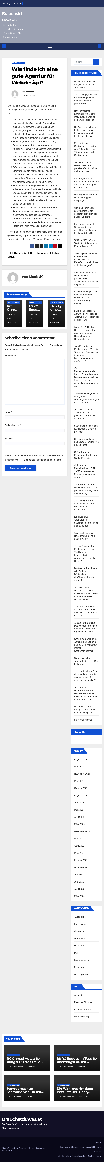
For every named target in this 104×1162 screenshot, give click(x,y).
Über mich (97, 1152)
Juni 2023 (79, 802)
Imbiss (77, 953)
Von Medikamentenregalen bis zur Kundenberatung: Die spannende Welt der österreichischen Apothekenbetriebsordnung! (86, 377)
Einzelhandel (80, 924)
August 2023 (80, 795)
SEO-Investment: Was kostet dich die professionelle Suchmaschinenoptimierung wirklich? (86, 278)
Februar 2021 (80, 860)
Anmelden (79, 995)
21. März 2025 (15, 1097)
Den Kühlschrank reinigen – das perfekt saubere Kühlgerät (84, 709)
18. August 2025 (16, 1067)
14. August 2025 (66, 1067)
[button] (95, 46)
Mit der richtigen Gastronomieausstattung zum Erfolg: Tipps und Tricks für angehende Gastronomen (86, 149)
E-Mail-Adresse (13, 425)
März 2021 (79, 853)
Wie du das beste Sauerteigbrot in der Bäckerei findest (79, 1156)
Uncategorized (18, 62)
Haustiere (79, 946)
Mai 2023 (78, 810)
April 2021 (79, 846)
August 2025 (80, 759)
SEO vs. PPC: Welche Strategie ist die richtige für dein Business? (85, 243)
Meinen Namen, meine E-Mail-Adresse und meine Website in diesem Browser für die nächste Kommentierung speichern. (34, 458)
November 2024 (82, 774)
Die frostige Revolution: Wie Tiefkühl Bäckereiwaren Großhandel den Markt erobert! (85, 574)
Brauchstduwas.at (22, 1119)
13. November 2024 (67, 1097)
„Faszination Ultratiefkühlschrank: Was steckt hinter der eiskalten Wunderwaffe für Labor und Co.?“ (85, 693)
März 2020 (79, 896)
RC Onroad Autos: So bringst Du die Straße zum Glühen (84, 84)
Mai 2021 (78, 838)
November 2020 (82, 867)
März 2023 (79, 824)
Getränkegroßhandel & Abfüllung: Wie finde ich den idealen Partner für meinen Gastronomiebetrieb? (86, 645)
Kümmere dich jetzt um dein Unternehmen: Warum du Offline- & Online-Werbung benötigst (85, 298)
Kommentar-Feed (82, 1009)
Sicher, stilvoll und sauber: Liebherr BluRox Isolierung (86, 661)
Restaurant (79, 967)
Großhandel (80, 938)
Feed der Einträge (83, 1002)
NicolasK (30, 91)
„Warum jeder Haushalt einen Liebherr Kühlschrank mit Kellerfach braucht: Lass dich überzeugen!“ (86, 259)
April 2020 (79, 889)
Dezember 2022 (82, 831)
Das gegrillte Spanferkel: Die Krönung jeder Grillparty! (86, 198)
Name (8, 412)
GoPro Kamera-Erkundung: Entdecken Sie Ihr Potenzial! (85, 455)
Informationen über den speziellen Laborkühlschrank (80, 1147)
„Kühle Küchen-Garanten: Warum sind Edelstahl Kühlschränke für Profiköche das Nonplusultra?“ (86, 593)
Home (98, 1142)
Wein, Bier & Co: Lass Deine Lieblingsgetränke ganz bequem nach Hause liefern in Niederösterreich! (86, 333)
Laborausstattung (82, 960)
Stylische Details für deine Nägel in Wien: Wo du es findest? (86, 442)
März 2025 (79, 766)
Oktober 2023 (80, 788)
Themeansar (7, 1151)
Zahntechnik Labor (48, 253)
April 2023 (79, 817)
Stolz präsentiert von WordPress (15, 1148)
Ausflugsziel (80, 917)
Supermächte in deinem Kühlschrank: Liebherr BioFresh (86, 429)
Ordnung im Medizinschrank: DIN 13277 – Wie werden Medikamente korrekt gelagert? (84, 471)
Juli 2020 (78, 874)
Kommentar (11, 356)
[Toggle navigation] (50, 46)
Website (9, 438)
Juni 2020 (79, 882)
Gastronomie (80, 931)
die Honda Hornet (83, 720)
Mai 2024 (78, 781)
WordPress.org (81, 1017)
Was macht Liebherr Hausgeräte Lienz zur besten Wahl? (84, 536)
